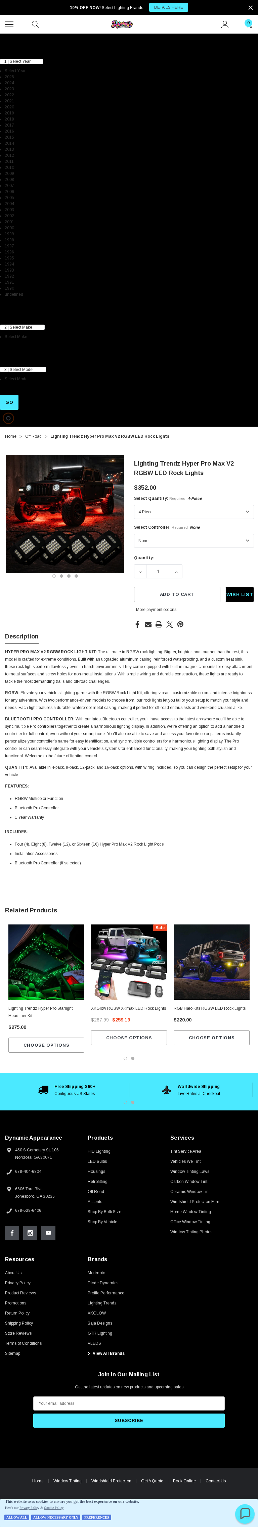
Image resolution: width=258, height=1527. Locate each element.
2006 (9, 191)
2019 (9, 113)
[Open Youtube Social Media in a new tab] (48, 1233)
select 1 (8, 48)
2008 (9, 179)
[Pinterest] (180, 624)
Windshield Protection (111, 1481)
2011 (9, 161)
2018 (9, 119)
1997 (9, 246)
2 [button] (132, 1102)
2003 (9, 209)
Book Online (184, 1481)
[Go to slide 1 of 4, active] (54, 576)
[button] (245, 1514)
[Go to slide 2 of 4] (61, 576)
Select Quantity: (168, 498)
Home (38, 1481)
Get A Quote (152, 1481)
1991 (9, 282)
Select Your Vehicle (19, 37)
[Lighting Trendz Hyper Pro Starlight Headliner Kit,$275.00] (46, 962)
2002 (9, 215)
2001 (9, 222)
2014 (9, 143)
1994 (9, 264)
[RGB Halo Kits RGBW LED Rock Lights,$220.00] (212, 962)
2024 (9, 83)
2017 (9, 125)
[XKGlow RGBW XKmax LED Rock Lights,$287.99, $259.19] (129, 962)
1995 (9, 258)
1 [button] (125, 1102)
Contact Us (216, 1481)
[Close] (250, 8)
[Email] (148, 624)
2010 (9, 167)
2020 (9, 107)
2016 (9, 131)
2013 (9, 149)
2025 (9, 77)
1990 (9, 288)
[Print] (159, 624)
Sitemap (12, 1353)
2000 (9, 228)
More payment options (156, 609)
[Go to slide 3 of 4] (69, 576)
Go (9, 402)
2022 (9, 95)
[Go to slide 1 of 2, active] (125, 1058)
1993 (9, 270)
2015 (9, 137)
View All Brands (108, 1353)
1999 (9, 234)
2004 (9, 203)
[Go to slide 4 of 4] (76, 576)
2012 (9, 155)
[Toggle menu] (10, 23)
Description (22, 636)
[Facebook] (137, 624)
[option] (67, 1090)
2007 (9, 185)
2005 (9, 197)
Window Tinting (67, 1481)
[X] (169, 624)
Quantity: (144, 558)
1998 (9, 240)
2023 (9, 89)
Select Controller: (167, 527)
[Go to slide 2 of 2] (132, 1058)
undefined (14, 294)
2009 (9, 173)
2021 (9, 101)
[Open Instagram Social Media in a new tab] (30, 1233)
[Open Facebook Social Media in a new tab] (12, 1233)
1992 (9, 276)
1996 (9, 252)
